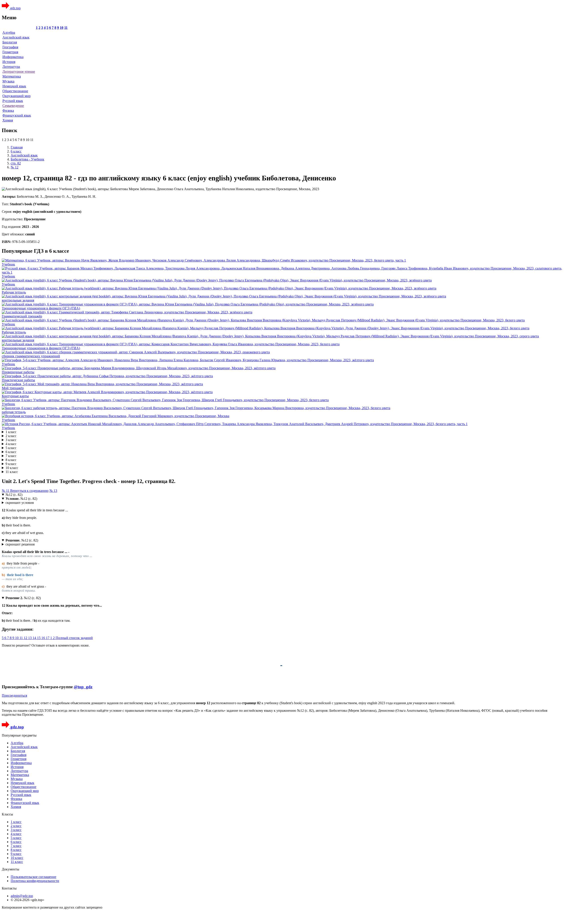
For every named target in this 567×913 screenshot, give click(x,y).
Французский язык (16, 115)
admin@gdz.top (22, 896)
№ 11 (6, 491)
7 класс (11, 456)
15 (39, 638)
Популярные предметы (19, 735)
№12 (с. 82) (14, 495)
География (10, 47)
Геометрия (10, 52)
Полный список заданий (74, 638)
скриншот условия (20, 502)
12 (26, 638)
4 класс (11, 444)
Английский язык (15, 37)
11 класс (12, 472)
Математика (11, 76)
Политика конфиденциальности (35, 881)
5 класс (11, 448)
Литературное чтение (18, 71)
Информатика (12, 57)
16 (43, 638)
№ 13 (53, 491)
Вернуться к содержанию (29, 491)
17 (48, 638)
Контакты (9, 888)
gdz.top (15, 8)
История (8, 62)
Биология (9, 42)
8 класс (11, 460)
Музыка (8, 81)
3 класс (11, 440)
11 (66, 27)
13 (30, 638)
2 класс (11, 436)
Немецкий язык (14, 86)
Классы (7, 814)
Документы (10, 869)
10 (61, 27)
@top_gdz (83, 686)
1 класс (11, 432)
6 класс (11, 452)
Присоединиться (14, 695)
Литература (11, 66)
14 (35, 638)
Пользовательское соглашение (33, 877)
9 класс (11, 464)
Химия (7, 120)
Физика (8, 110)
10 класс (12, 468)
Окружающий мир (16, 96)
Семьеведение (13, 106)
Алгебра (8, 32)
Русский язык (12, 101)
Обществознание (15, 91)
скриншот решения (20, 544)
